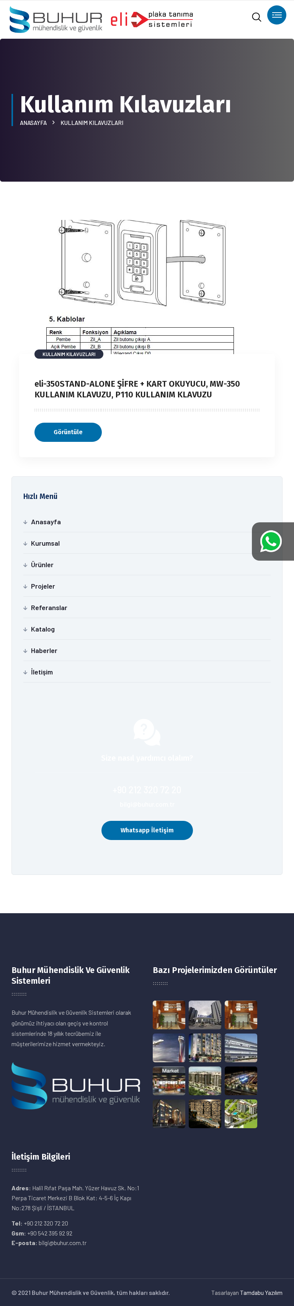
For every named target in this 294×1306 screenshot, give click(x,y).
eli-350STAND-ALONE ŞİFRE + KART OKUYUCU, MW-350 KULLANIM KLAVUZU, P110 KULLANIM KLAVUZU (137, 389)
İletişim (42, 672)
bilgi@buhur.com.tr (147, 804)
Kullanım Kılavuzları (91, 122)
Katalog (43, 629)
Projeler (43, 586)
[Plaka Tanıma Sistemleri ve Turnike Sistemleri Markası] (101, 18)
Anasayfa (34, 122)
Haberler (44, 650)
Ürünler (42, 564)
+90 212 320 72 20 (147, 789)
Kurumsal (45, 543)
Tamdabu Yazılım (261, 1292)
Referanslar (49, 607)
